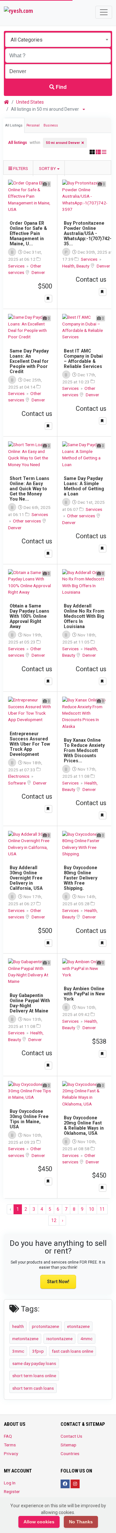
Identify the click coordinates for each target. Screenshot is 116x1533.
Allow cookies (39, 1521)
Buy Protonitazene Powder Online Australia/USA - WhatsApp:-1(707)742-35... (87, 233)
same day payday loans (34, 1363)
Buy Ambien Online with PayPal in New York (84, 994)
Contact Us (71, 1436)
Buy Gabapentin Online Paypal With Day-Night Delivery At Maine (30, 1003)
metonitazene (25, 1338)
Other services (27, 520)
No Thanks (81, 1521)
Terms (10, 1444)
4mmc (86, 1338)
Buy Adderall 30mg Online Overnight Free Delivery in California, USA (26, 878)
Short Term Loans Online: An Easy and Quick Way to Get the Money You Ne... (29, 489)
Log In (9, 1482)
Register (12, 1491)
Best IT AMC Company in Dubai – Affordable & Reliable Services (83, 358)
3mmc (18, 1351)
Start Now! (58, 1281)
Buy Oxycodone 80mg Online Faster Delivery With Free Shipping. (80, 878)
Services (16, 265)
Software (17, 782)
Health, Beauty (76, 265)
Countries (70, 1453)
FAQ (8, 1436)
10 (91, 1209)
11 (102, 1209)
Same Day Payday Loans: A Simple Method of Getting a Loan (84, 486)
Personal (33, 125)
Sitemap (68, 1444)
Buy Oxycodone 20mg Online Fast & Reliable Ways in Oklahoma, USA (84, 1125)
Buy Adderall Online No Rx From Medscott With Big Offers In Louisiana (84, 616)
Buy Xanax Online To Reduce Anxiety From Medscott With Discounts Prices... (84, 750)
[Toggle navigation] (103, 12)
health (18, 1326)
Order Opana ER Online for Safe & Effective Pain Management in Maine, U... (28, 233)
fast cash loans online (72, 1351)
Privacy (11, 1453)
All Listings (14, 125)
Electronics (19, 776)
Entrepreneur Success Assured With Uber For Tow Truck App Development (30, 744)
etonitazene (78, 1326)
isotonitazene (59, 1338)
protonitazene (45, 1326)
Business (51, 125)
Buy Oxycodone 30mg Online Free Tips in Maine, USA (29, 1119)
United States (30, 102)
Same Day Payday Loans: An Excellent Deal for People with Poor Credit (29, 361)
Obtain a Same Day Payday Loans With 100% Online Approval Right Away (29, 616)
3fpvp (38, 1351)
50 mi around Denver (63, 143)
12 (53, 1220)
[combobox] (58, 40)
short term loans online (34, 1375)
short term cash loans (33, 1388)
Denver (38, 272)
